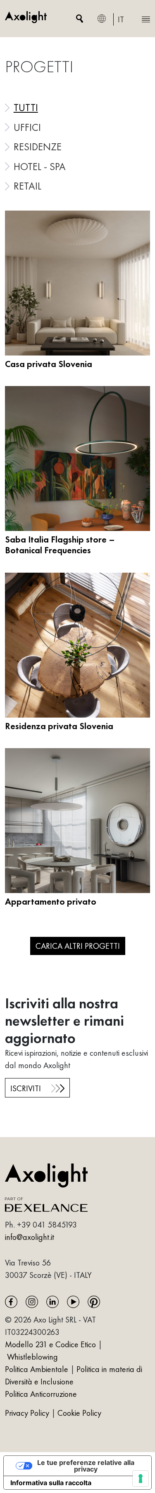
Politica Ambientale (36, 1369)
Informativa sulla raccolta (50, 1483)
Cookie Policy (79, 1413)
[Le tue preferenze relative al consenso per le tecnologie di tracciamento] (140, 1478)
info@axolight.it (29, 1237)
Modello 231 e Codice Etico (50, 1344)
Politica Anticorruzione (41, 1394)
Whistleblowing (32, 1356)
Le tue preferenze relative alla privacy (85, 1465)
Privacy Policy (28, 1413)
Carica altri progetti (78, 946)
